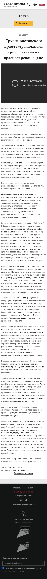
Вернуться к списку (23, 473)
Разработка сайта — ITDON (13, 571)
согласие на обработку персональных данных (23, 568)
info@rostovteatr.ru (23, 496)
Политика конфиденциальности (23, 504)
